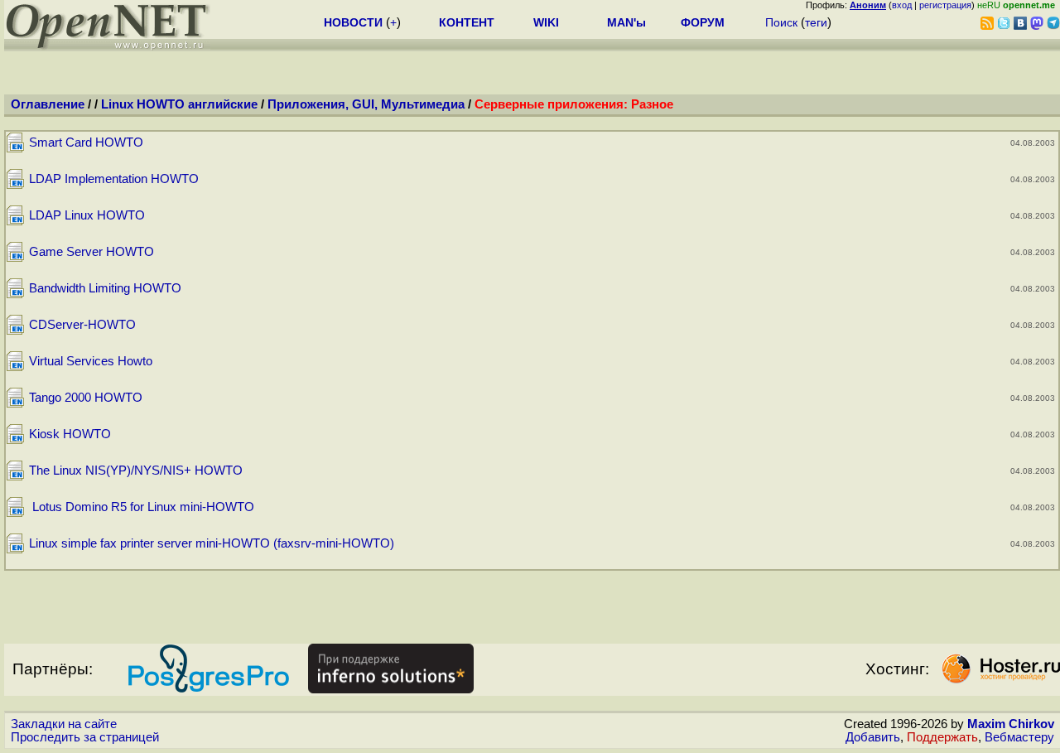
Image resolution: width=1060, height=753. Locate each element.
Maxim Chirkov (1010, 724)
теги (816, 22)
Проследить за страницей (85, 737)
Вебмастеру (1019, 737)
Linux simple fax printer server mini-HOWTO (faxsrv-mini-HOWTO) (211, 543)
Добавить (873, 737)
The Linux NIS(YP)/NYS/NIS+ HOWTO (136, 470)
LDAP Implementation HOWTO (114, 179)
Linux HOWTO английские (179, 104)
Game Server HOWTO (91, 251)
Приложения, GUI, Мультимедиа (366, 104)
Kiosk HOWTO (70, 434)
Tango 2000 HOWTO (85, 397)
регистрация (945, 5)
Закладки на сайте (64, 724)
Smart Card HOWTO (86, 142)
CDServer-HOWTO (82, 324)
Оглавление (47, 104)
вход (902, 5)
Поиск (781, 22)
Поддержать (942, 737)
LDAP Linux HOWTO (87, 215)
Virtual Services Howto (90, 361)
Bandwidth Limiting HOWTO (105, 288)
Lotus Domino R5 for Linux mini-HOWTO (141, 507)
